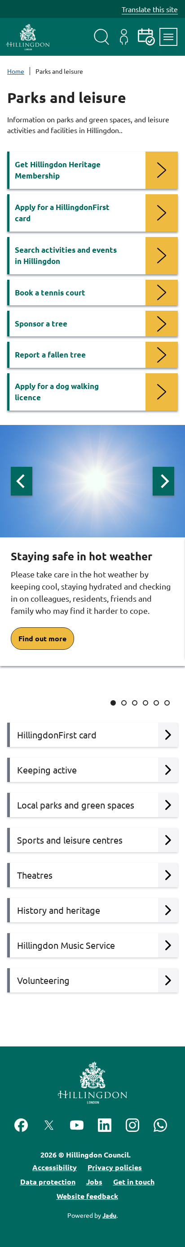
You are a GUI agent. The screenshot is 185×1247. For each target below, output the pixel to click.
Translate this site (150, 8)
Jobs (94, 1181)
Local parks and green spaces (75, 804)
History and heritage (58, 910)
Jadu (109, 1215)
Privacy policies (115, 1167)
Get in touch (133, 1181)
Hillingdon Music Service (66, 945)
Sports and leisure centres (70, 839)
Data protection (47, 1181)
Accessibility (54, 1167)
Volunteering (43, 980)
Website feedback (87, 1196)
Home (15, 71)
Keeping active (47, 769)
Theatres (35, 874)
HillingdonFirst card (57, 734)
